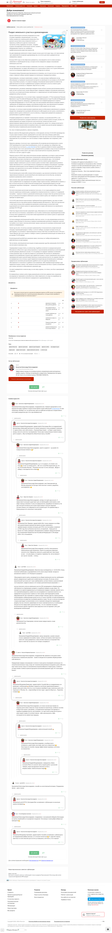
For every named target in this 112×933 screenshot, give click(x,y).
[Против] (65, 416)
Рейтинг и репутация (67, 894)
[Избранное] (67, 30)
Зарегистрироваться (47, 860)
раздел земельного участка (33, 349)
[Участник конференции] (16, 652)
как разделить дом (55, 346)
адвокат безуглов (13, 346)
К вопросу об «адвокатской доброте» (82, 162)
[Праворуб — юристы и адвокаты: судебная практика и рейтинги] (16, 2)
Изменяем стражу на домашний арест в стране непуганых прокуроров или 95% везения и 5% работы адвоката (87, 176)
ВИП (76, 6)
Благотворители (39, 897)
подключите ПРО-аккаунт (21, 876)
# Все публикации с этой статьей (45, 340)
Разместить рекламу (87, 153)
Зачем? (45, 391)
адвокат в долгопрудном (34, 346)
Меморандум (11, 905)
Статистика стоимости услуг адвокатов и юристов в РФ (95, 894)
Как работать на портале (68, 897)
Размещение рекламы (40, 892)
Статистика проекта (13, 899)
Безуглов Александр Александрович (27, 367)
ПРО (72, 6)
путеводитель (56, 408)
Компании (29, 6)
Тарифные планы (66, 899)
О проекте (10, 892)
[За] (62, 416)
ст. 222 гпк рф (44, 349)
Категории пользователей (68, 892)
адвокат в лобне (45, 346)
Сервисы (58, 6)
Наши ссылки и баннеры (41, 894)
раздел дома (12, 349)
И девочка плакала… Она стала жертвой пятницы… (86, 171)
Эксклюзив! (51, 6)
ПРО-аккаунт (50, 292)
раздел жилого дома (20, 349)
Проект (10, 890)
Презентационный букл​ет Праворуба (15, 895)
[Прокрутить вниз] (108, 929)
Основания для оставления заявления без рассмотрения (23, 340)
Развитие (37, 890)
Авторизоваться (34, 860)
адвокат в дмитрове (23, 346)
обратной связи (94, 904)
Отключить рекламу (88, 155)
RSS (103, 921)
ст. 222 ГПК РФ (30, 147)
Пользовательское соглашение (13, 902)
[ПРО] (13, 403)
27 (27, 353)
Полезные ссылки (93, 890)
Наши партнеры (12, 908)
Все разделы (11, 910)
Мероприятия (65, 6)
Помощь (63, 890)
